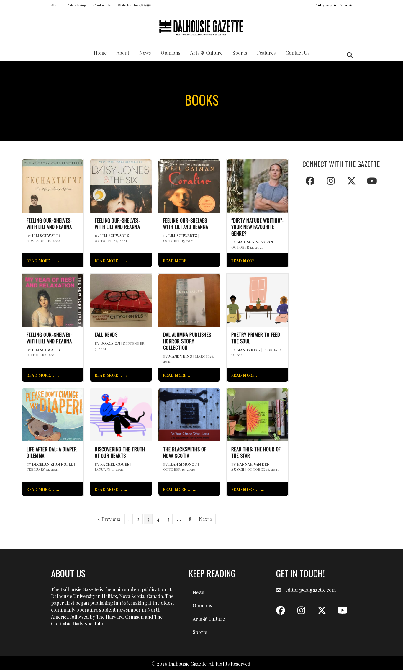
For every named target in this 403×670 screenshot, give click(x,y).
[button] (310, 181)
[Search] (348, 55)
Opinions (170, 53)
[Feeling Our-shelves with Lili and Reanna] (189, 185)
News (145, 53)
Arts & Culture (206, 53)
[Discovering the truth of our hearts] (121, 414)
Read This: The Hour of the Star (256, 452)
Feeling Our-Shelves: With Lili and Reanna (49, 223)
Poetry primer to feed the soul (255, 337)
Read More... (40, 260)
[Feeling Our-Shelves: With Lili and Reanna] (52, 185)
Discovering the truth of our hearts (120, 452)
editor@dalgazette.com (310, 590)
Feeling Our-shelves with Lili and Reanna (185, 223)
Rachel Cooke (115, 464)
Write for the (134, 5)
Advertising (77, 5)
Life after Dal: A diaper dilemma (52, 452)
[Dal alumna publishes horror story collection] (189, 300)
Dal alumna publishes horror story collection (187, 341)
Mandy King (180, 356)
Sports (239, 53)
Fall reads (106, 334)
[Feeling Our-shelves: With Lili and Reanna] (121, 185)
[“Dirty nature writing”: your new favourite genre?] (257, 185)
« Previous (109, 519)
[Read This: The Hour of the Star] (257, 414)
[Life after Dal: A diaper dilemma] (52, 414)
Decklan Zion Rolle (52, 464)
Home (100, 53)
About (56, 5)
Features (266, 53)
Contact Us (102, 5)
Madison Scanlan (255, 241)
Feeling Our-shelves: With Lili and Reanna (117, 223)
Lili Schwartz (46, 235)
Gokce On (110, 343)
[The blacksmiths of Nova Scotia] (189, 414)
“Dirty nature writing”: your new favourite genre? (257, 226)
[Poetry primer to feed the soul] (257, 300)
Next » (205, 519)
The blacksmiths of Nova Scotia (184, 452)
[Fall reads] (121, 300)
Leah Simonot (182, 464)
